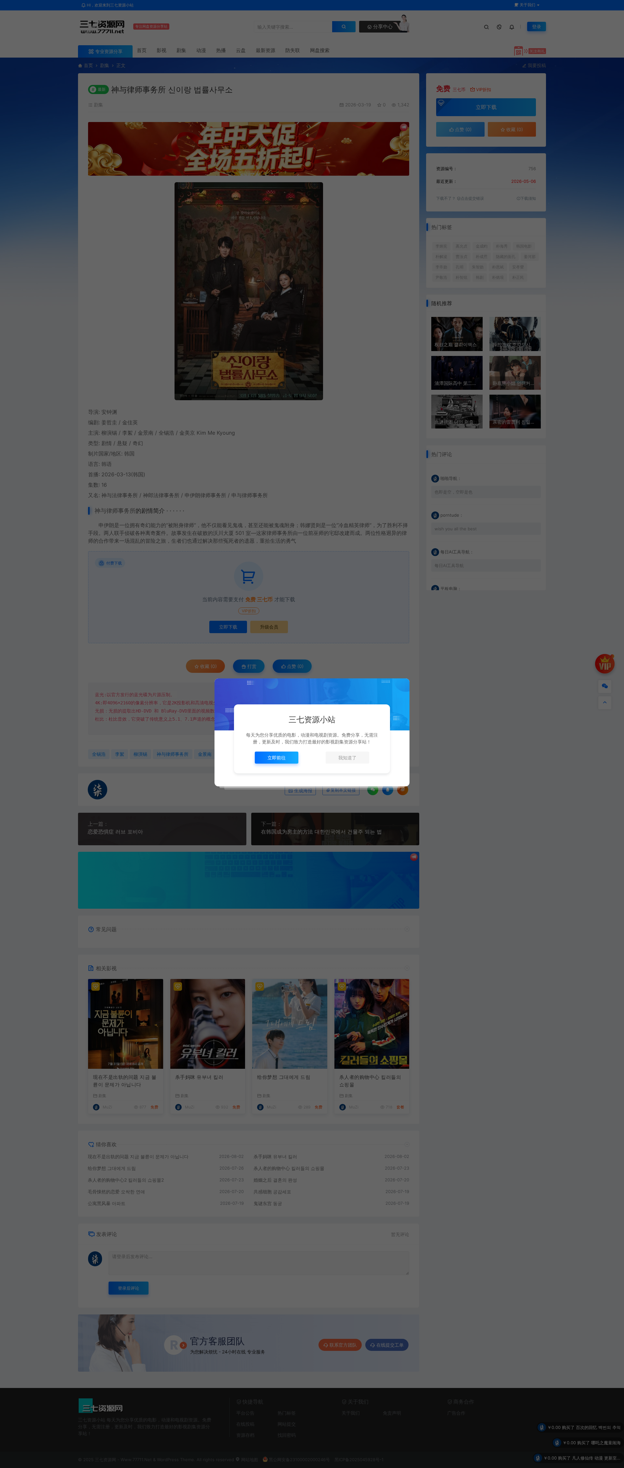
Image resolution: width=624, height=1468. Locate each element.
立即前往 (276, 757)
